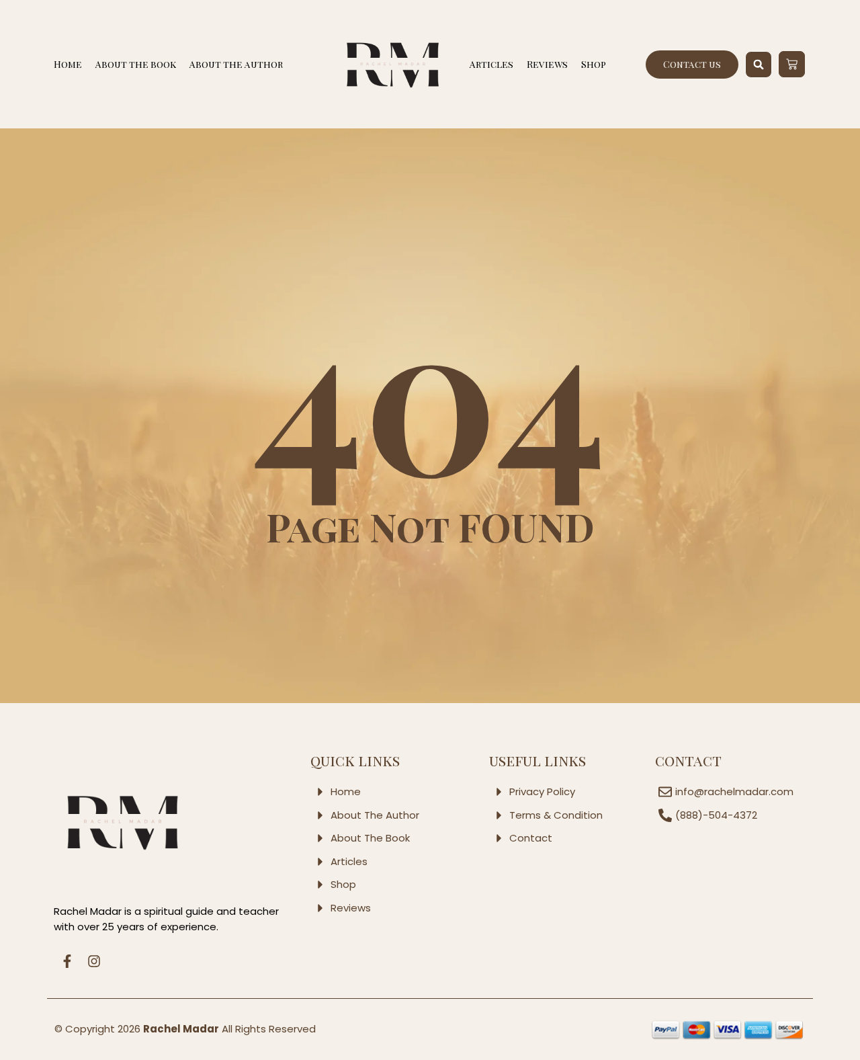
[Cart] (792, 64)
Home (68, 64)
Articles (491, 64)
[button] (758, 64)
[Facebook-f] (67, 961)
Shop (593, 64)
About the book (135, 64)
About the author (236, 64)
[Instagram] (94, 961)
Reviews (547, 64)
